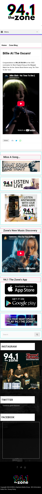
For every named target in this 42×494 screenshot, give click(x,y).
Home (4, 45)
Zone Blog (13, 45)
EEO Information (36, 487)
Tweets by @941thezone (11, 405)
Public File (3, 489)
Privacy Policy (12, 489)
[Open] (21, 371)
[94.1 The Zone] (21, 12)
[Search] (37, 334)
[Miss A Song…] (21, 166)
